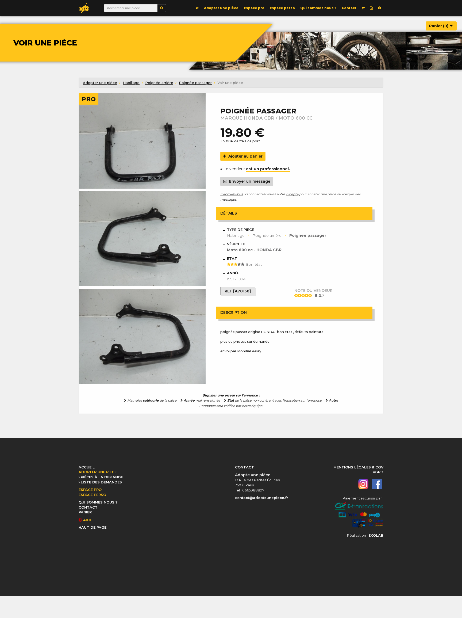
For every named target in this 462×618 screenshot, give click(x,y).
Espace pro (254, 8)
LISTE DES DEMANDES (101, 482)
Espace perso (282, 8)
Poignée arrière (159, 83)
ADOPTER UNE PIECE (98, 472)
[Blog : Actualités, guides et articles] (371, 8)
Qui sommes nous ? (318, 8)
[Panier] (363, 8)
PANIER (85, 512)
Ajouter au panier (244, 156)
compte (292, 194)
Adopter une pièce (221, 8)
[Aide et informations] (379, 8)
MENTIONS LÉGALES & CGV (358, 467)
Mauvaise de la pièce (151, 400)
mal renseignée (202, 400)
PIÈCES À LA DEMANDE (102, 477)
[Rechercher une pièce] (161, 8)
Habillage (131, 83)
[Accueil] (197, 8)
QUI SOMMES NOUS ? (98, 502)
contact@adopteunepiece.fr (261, 497)
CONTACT (88, 507)
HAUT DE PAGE (92, 527)
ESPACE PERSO (92, 495)
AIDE (87, 520)
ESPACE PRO (90, 489)
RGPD (378, 472)
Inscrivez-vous (231, 194)
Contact (349, 8)
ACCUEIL (87, 467)
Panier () (439, 26)
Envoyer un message (248, 181)
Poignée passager (195, 83)
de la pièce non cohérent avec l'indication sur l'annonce (274, 400)
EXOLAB (375, 535)
